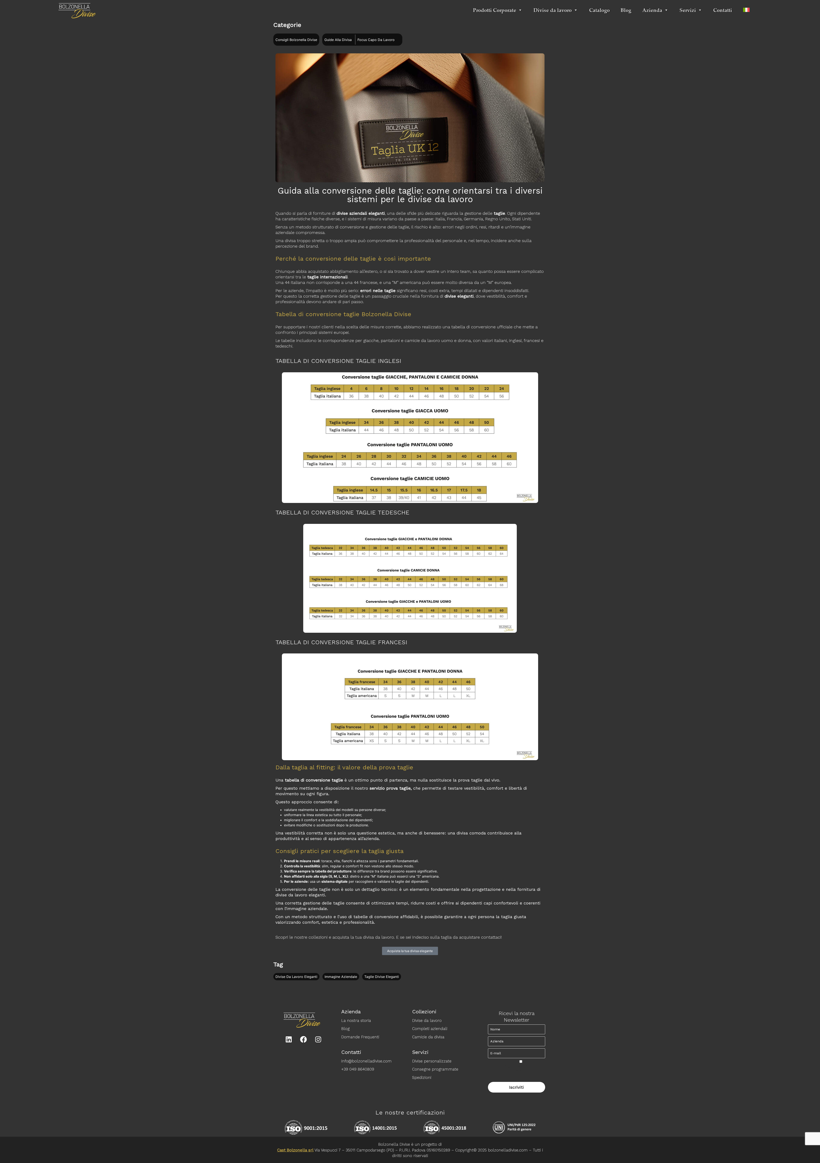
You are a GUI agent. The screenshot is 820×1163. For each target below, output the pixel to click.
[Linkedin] (289, 1039)
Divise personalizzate (431, 1061)
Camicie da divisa (428, 1037)
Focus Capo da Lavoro (376, 40)
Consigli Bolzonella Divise (296, 40)
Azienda (652, 10)
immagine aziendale (341, 977)
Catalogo (599, 10)
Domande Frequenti (360, 1037)
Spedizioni (421, 1077)
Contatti (722, 10)
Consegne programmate (435, 1069)
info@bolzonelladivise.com (366, 1061)
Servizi (687, 10)
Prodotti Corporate (494, 10)
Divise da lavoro (552, 10)
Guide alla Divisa (338, 40)
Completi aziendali (429, 1028)
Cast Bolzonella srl (295, 1150)
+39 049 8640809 (357, 1069)
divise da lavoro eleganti (296, 977)
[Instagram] (318, 1039)
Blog (626, 10)
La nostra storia (356, 1020)
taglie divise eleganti (381, 977)
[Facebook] (303, 1039)
